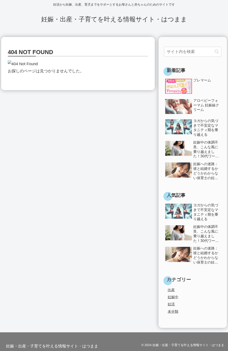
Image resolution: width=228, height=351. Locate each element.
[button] (217, 51)
